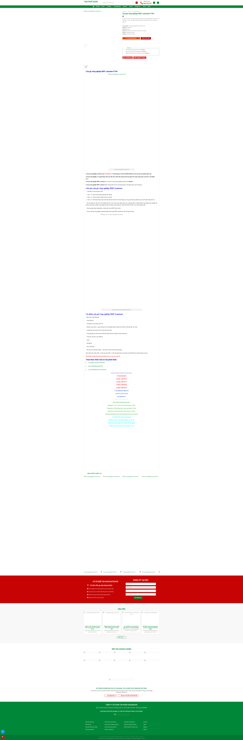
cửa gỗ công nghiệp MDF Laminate (107, 188)
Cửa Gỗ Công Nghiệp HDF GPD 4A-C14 (90, 572)
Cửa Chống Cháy (117, 6)
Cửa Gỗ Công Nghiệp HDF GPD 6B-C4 (148, 572)
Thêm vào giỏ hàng (146, 38)
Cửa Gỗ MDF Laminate (136, 11)
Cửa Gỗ (102, 6)
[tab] (86, 67)
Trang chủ (124, 11)
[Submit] (137, 3)
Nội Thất (125, 6)
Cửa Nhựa (109, 6)
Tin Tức (144, 6)
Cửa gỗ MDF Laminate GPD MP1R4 (96, 362)
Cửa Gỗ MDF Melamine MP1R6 (95, 366)
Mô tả (86, 67)
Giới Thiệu (98, 6)
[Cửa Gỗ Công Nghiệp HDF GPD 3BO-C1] (112, 523)
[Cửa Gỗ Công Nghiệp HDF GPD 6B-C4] (151, 523)
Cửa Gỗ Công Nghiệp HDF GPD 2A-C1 (129, 572)
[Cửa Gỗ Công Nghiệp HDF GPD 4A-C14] (93, 523)
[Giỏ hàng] (158, 3)
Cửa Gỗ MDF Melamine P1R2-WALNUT (97, 369)
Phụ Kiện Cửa (137, 6)
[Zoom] (85, 45)
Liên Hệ (149, 6)
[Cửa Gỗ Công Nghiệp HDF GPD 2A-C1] (132, 523)
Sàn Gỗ (130, 6)
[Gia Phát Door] (92, 2)
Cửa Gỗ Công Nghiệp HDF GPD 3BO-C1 (110, 572)
